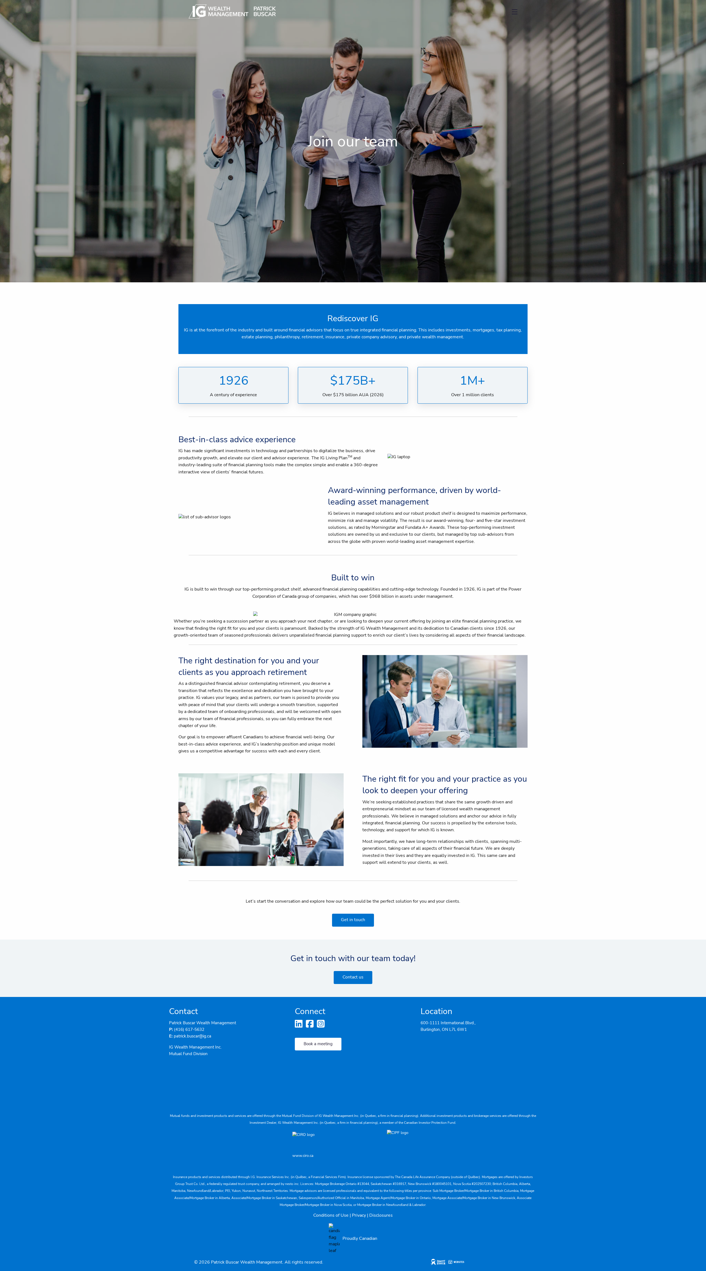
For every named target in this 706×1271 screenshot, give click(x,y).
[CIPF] (400, 1139)
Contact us (353, 977)
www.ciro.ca (302, 1155)
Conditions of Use (331, 1215)
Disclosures (381, 1215)
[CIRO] (322, 1139)
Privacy (359, 1215)
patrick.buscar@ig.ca (192, 1036)
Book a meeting (318, 1044)
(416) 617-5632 (189, 1029)
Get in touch (353, 920)
